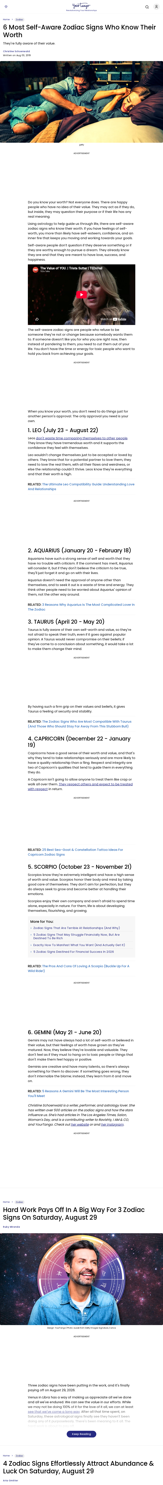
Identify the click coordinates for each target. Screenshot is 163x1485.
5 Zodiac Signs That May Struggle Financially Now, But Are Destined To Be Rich (76, 936)
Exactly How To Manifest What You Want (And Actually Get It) (79, 945)
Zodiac (19, 19)
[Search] (146, 6)
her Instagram (112, 1124)
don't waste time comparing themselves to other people (82, 438)
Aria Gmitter (10, 1480)
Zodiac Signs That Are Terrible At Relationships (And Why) (76, 928)
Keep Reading (81, 1434)
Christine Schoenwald (16, 51)
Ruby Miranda (11, 1226)
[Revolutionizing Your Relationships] (81, 6)
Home (6, 19)
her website (80, 1124)
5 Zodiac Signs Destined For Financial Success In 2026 (73, 952)
